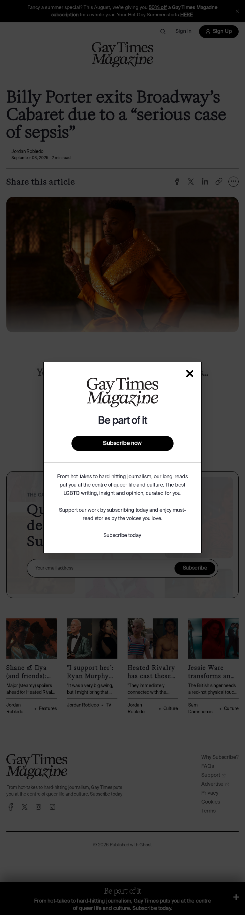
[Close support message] (189, 373)
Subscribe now (122, 443)
